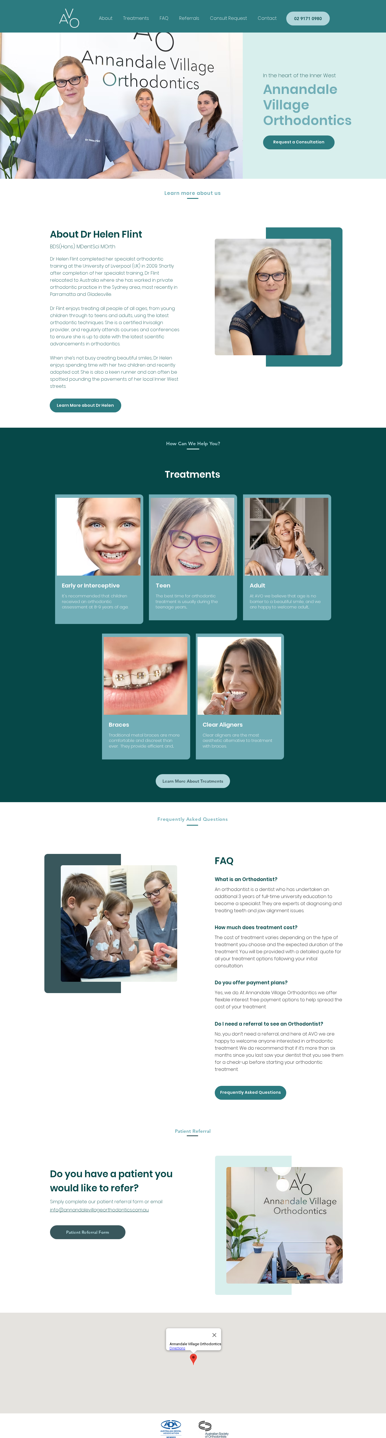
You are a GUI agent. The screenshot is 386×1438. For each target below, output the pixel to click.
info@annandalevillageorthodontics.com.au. (99, 1210)
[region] (99, 559)
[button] (136, 18)
